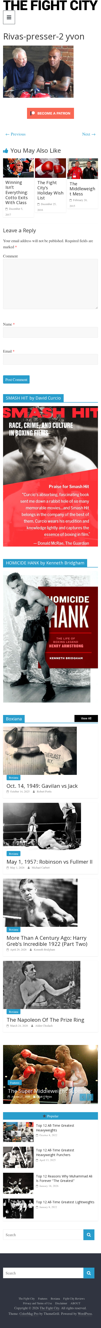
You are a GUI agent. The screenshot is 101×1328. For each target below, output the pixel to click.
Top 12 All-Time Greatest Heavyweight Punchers (55, 1152)
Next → (89, 134)
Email (9, 351)
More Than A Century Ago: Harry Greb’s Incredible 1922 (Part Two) (47, 940)
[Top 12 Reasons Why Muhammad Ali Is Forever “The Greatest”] (19, 1172)
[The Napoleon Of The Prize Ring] (41, 963)
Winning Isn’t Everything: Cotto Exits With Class (16, 192)
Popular (52, 1115)
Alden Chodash (44, 1025)
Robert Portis (44, 791)
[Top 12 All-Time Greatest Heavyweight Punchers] (19, 1147)
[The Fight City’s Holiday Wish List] (50, 161)
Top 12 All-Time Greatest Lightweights (65, 1202)
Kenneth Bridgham (44, 949)
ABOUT (75, 1303)
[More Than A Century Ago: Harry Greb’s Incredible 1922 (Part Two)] (40, 881)
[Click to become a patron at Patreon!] (50, 108)
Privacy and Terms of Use (37, 1303)
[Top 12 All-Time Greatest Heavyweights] (19, 1122)
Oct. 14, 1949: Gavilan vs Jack (42, 785)
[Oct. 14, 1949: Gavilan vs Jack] (40, 729)
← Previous (15, 134)
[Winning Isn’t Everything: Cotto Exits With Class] (18, 161)
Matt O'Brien (44, 1096)
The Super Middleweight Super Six (49, 1090)
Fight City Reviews (74, 1298)
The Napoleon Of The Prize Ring (45, 1019)
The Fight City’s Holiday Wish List (50, 190)
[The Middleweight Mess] (82, 161)
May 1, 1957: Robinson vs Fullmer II (50, 861)
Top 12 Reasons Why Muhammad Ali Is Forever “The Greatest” (64, 1178)
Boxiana (13, 777)
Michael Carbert (41, 867)
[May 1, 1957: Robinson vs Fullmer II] (42, 805)
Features (14, 1082)
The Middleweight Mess (82, 189)
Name (9, 324)
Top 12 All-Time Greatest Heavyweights (55, 1127)
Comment (10, 255)
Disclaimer (61, 1303)
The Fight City (27, 1298)
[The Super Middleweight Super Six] (50, 1047)
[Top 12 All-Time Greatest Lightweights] (19, 1198)
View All (86, 718)
